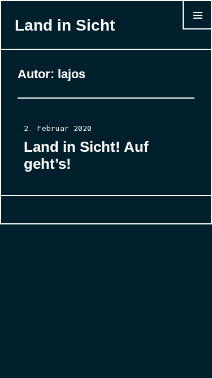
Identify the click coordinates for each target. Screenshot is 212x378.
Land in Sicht (65, 25)
